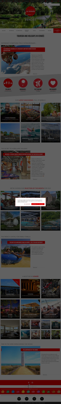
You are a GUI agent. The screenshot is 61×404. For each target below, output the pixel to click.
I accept (41, 204)
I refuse (35, 204)
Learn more (27, 204)
